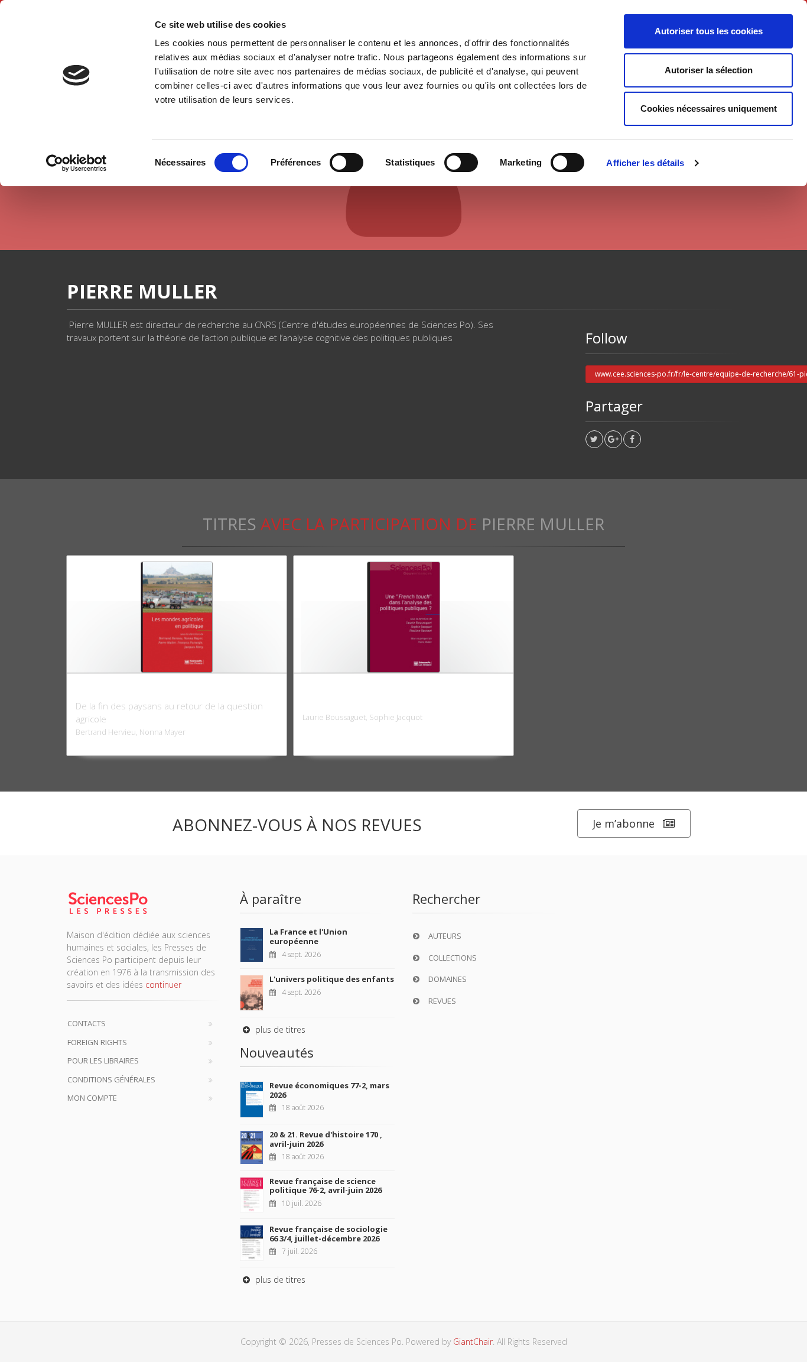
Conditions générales (111, 1079)
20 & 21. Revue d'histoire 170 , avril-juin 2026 (325, 1139)
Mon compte (92, 1097)
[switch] (346, 162)
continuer (163, 984)
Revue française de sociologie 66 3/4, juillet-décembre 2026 (328, 1234)
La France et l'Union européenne (308, 936)
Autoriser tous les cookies (709, 31)
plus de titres (279, 1029)
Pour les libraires (103, 1060)
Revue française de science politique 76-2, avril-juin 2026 (325, 1186)
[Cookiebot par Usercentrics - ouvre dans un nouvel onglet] (76, 163)
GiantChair (473, 1341)
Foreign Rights (97, 1042)
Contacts (86, 1023)
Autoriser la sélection (709, 70)
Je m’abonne (624, 823)
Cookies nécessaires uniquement (708, 108)
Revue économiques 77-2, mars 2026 (329, 1090)
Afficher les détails (645, 163)
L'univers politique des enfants (331, 979)
